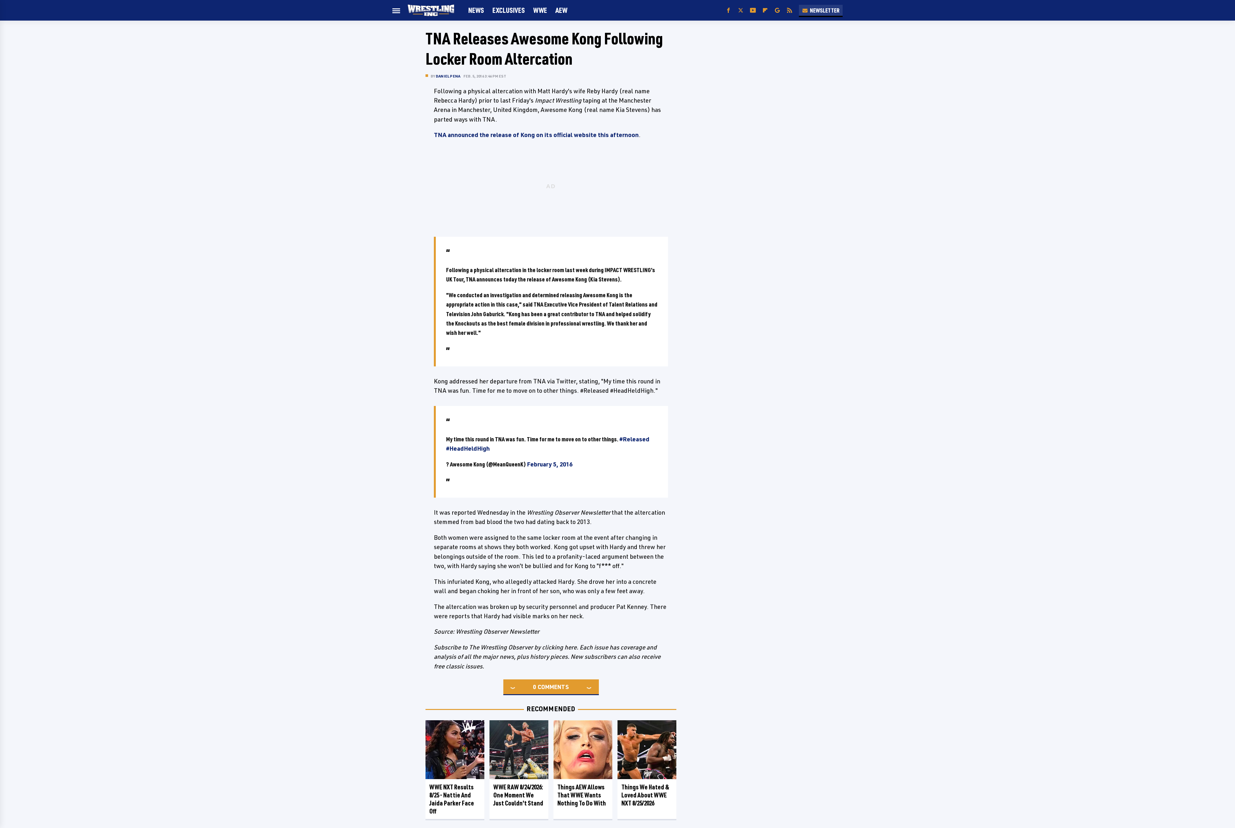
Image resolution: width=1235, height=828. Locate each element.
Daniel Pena (448, 76)
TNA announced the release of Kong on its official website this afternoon (536, 135)
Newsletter (824, 10)
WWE (540, 10)
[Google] (777, 10)
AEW (561, 10)
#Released (634, 439)
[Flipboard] (765, 10)
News (476, 10)
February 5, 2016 (549, 464)
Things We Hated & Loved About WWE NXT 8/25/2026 (645, 795)
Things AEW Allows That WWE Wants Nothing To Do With (581, 795)
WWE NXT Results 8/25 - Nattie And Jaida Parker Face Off (451, 799)
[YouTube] (753, 10)
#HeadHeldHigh (468, 448)
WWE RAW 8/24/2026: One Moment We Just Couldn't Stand (518, 795)
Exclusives (508, 10)
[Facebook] (728, 10)
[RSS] (789, 10)
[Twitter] (741, 10)
